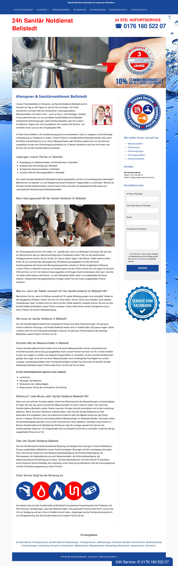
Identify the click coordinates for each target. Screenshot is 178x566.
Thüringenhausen (88, 542)
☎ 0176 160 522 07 (140, 25)
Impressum (93, 556)
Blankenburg (111, 545)
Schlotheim (150, 545)
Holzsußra (55, 545)
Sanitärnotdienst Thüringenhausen (32, 542)
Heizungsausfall (118, 9)
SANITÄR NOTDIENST (23, 9)
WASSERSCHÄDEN (61, 9)
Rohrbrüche (79, 9)
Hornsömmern (67, 545)
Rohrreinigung (98, 9)
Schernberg (43, 545)
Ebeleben (126, 542)
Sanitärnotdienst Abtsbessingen (64, 542)
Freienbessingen (29, 545)
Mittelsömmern (81, 545)
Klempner (42, 9)
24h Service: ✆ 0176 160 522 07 (142, 561)
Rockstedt (116, 542)
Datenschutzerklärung (139, 259)
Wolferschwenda (154, 542)
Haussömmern (137, 545)
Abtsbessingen (104, 542)
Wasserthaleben (96, 545)
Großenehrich (138, 542)
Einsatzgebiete (139, 9)
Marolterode (123, 545)
